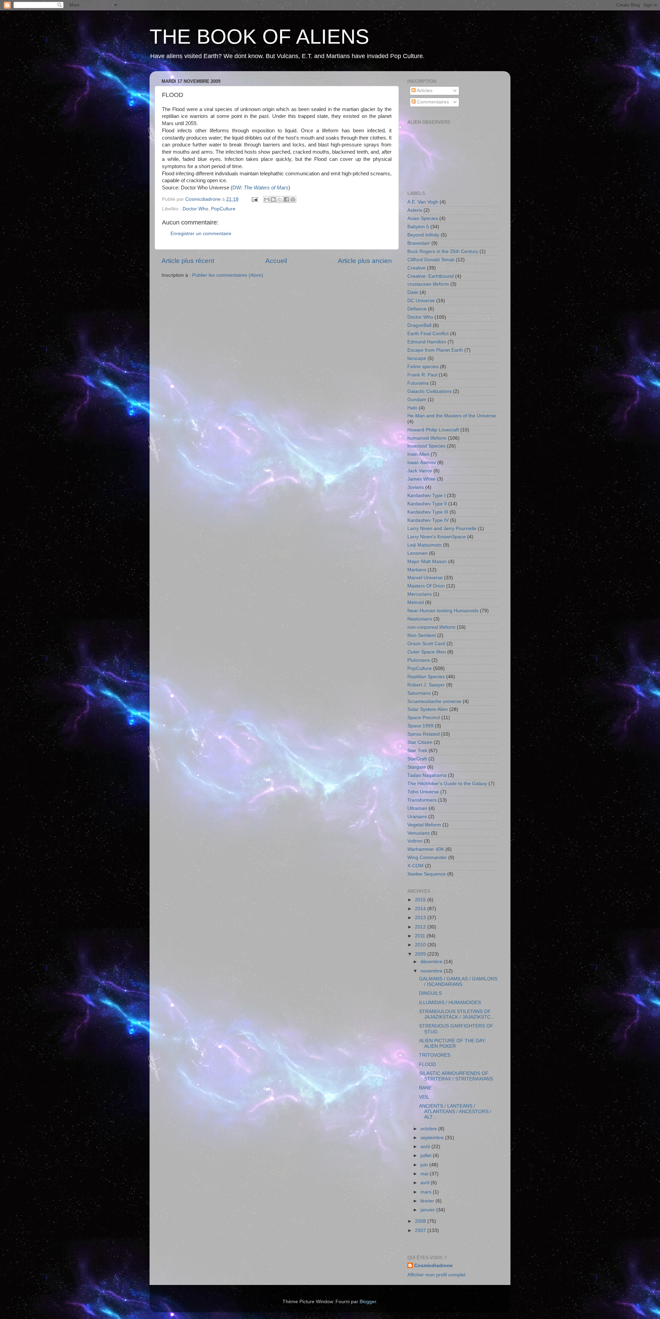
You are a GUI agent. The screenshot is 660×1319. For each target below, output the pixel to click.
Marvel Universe (425, 577)
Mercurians (419, 594)
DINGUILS (430, 993)
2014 (421, 908)
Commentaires (432, 102)
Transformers (422, 800)
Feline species (423, 366)
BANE (425, 1087)
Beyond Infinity (423, 235)
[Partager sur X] (279, 199)
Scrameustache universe (434, 701)
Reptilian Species (426, 676)
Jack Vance (419, 470)
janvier (428, 1209)
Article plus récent (188, 260)
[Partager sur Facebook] (286, 199)
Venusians (418, 833)
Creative (416, 268)
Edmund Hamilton (426, 341)
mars (426, 1192)
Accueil (276, 260)
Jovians (415, 487)
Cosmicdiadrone (433, 1265)
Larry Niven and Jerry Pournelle (441, 528)
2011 (421, 935)
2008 (421, 1221)
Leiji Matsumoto (424, 545)
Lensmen (417, 553)
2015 (421, 899)
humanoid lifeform (427, 438)
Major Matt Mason (427, 561)
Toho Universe (423, 791)
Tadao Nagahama (427, 775)
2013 (421, 917)
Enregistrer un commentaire (200, 233)
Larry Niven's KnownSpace (436, 536)
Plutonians (418, 660)
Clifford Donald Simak (430, 259)
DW (236, 187)
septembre (432, 1137)
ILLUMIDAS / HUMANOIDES (450, 1002)
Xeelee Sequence (426, 874)
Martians (416, 569)
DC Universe (421, 300)
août (425, 1146)
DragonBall (419, 325)
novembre (432, 971)
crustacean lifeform (428, 284)
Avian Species (422, 218)
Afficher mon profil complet (436, 1274)
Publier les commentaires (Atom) (227, 275)
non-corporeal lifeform (431, 627)
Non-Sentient (421, 635)
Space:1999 (420, 725)
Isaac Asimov (421, 462)
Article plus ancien (365, 260)
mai (425, 1173)
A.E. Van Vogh (422, 202)
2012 (421, 927)
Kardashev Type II (427, 503)
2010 (421, 944)
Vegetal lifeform (424, 824)
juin (424, 1164)
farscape (416, 358)
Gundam (416, 399)
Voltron (414, 841)
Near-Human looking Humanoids (442, 610)
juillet (426, 1155)
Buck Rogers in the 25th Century (442, 251)
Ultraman (417, 808)
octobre (429, 1128)
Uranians (417, 816)
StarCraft (417, 758)
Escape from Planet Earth (435, 350)
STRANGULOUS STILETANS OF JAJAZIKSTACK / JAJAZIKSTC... (457, 1014)
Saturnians (419, 693)
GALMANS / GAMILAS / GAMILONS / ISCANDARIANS (458, 981)
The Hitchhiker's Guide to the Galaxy (447, 783)
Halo (412, 407)
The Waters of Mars (266, 187)
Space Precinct (423, 717)
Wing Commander (427, 857)
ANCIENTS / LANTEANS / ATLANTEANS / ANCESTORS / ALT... (455, 1111)
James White (421, 479)
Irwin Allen (418, 454)
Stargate (416, 767)
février (428, 1200)
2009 (421, 954)
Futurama (418, 383)
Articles (424, 90)
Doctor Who (195, 208)
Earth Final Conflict (428, 333)
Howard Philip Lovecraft (433, 429)
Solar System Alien (427, 709)
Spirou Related (423, 734)
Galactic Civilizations (429, 391)
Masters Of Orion (426, 586)
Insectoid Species (426, 446)
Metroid (415, 602)
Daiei (412, 292)
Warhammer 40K (425, 849)
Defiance (417, 308)
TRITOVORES (434, 1055)
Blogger (368, 1301)
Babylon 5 (418, 226)
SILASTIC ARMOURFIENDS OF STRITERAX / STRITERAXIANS (456, 1076)
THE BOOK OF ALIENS (259, 36)
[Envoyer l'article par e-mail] (254, 199)
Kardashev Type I (426, 495)
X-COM (415, 865)
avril (425, 1182)
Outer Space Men (426, 652)
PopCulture (223, 208)
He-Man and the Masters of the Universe (451, 415)
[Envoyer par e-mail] (266, 199)
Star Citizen (419, 742)
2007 (421, 1230)
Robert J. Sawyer (426, 685)
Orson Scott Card (426, 643)
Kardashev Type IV (428, 520)
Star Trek (417, 750)
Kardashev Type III (427, 512)
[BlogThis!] (273, 199)
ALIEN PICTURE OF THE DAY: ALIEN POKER (452, 1043)
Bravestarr (418, 243)
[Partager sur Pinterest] (292, 199)
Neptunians (419, 619)
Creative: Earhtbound (430, 276)
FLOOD (427, 1064)
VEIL (424, 1097)
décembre (432, 961)
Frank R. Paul (422, 374)
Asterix (414, 210)
